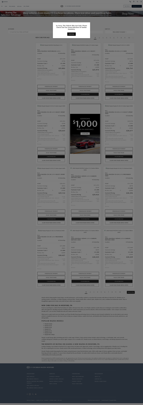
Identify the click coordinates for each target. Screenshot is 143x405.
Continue (71, 34)
